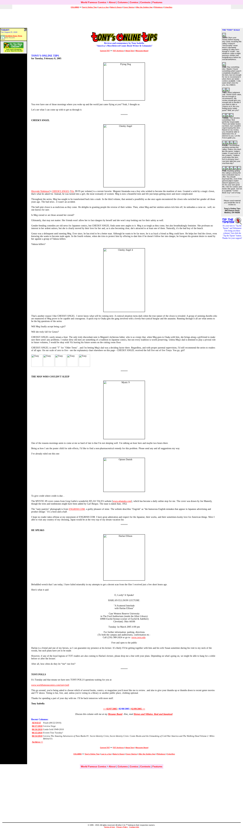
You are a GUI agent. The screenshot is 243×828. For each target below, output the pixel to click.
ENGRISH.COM (77, 509)
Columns (123, 2)
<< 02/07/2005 (110, 709)
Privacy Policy (122, 827)
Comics (134, 2)
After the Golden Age (144, 7)
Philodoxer (158, 7)
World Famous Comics (93, 2)
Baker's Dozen (116, 7)
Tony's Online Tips (89, 7)
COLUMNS (75, 7)
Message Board (142, 51)
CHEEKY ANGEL (60, 191)
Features (157, 2)
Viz (72, 191)
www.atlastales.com (122, 501)
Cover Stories (128, 7)
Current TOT (105, 51)
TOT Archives (118, 51)
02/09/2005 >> (138, 709)
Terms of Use (109, 827)
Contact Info (134, 827)
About (112, 2)
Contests (145, 2)
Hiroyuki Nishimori (40, 191)
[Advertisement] (121, 20)
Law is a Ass (103, 7)
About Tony (129, 51)
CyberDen (168, 7)
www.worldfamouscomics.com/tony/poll (50, 685)
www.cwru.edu (138, 637)
